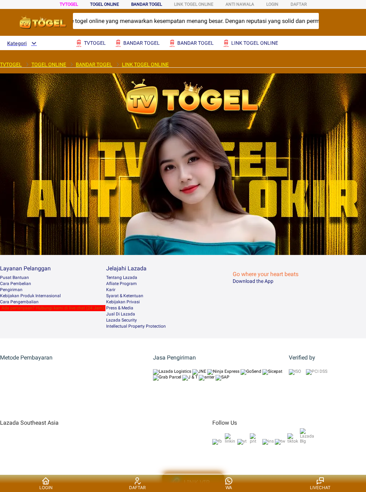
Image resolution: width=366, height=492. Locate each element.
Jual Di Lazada (120, 314)
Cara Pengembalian (19, 301)
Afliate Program (121, 283)
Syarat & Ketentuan (124, 295)
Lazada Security (121, 320)
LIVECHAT (320, 487)
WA (229, 487)
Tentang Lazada (121, 277)
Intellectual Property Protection (136, 326)
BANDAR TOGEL (146, 4)
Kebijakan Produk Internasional (30, 295)
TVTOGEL (69, 4)
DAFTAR (299, 4)
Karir (110, 289)
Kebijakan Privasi (123, 301)
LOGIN (272, 4)
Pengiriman (11, 289)
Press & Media (119, 307)
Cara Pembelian (15, 283)
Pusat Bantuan (14, 277)
